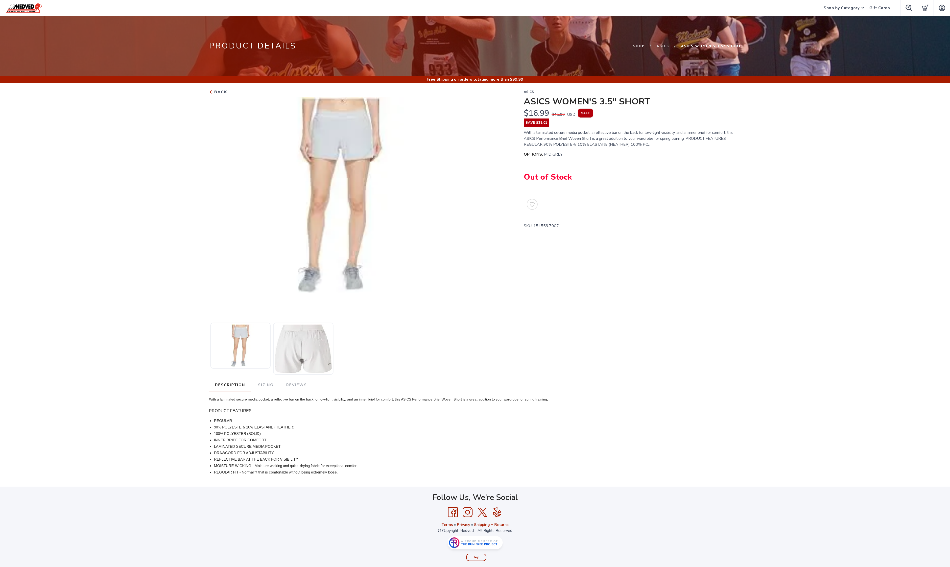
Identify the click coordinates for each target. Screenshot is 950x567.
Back (220, 92)
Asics (663, 46)
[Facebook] (452, 512)
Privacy (463, 524)
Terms (447, 524)
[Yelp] (497, 512)
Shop (639, 46)
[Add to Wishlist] (532, 204)
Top (476, 557)
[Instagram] (467, 512)
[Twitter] (482, 512)
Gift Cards (879, 8)
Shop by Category (841, 8)
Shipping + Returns (491, 524)
